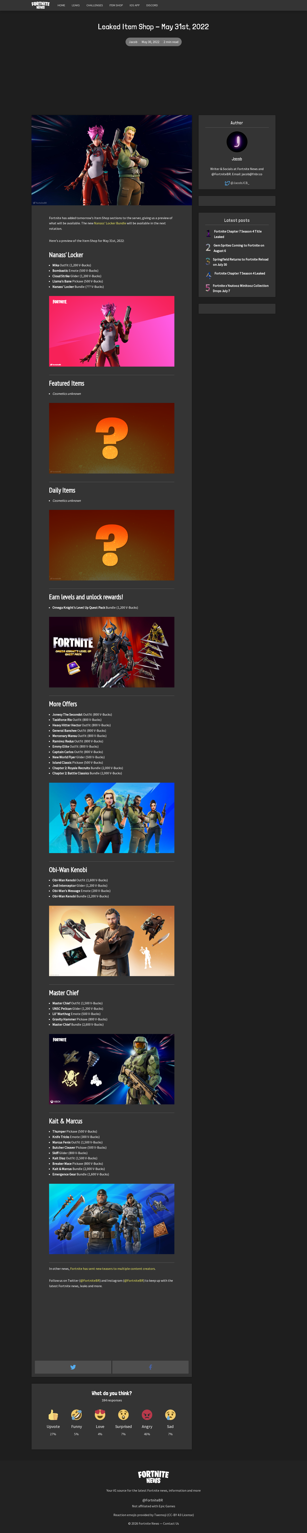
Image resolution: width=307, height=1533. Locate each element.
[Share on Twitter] (73, 1367)
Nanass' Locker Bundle (110, 223)
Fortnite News (149, 1523)
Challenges (94, 5)
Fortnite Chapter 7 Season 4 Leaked (239, 273)
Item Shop (116, 5)
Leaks (76, 5)
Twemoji (160, 1515)
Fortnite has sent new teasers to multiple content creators (112, 1268)
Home (61, 5)
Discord (152, 5)
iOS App (135, 5)
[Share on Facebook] (150, 1367)
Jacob (133, 42)
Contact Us (171, 1523)
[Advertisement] (153, 84)
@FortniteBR (90, 1280)
